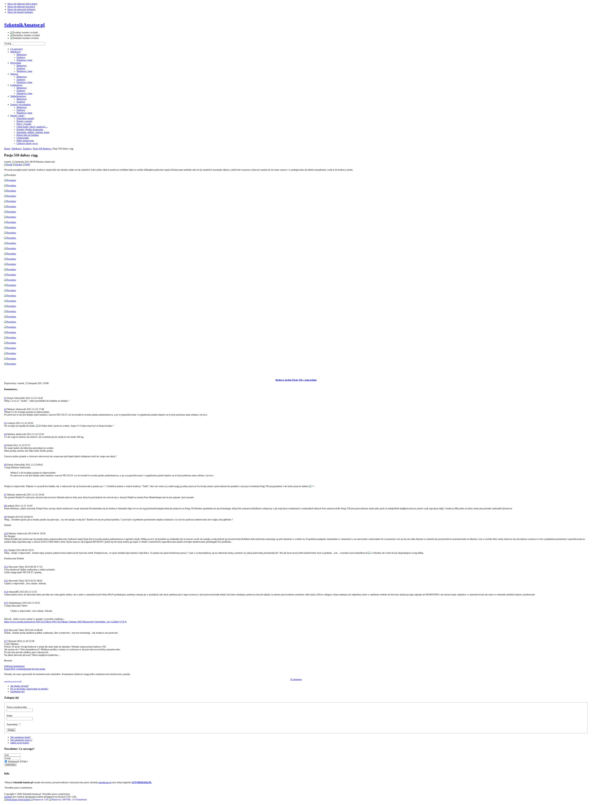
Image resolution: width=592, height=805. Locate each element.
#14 (6, 591)
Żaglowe (27, 148)
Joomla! (8, 796)
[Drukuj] (17, 164)
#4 (5, 434)
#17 (6, 641)
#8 (5, 505)
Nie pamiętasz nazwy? (21, 740)
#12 (6, 566)
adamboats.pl (105, 782)
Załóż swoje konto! (19, 742)
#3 (5, 423)
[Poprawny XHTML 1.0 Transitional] (68, 799)
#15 (6, 603)
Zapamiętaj (12, 724)
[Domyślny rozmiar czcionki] (25, 35)
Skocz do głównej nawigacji (21, 6)
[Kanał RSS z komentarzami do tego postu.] (17, 389)
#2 (5, 409)
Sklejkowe (16, 148)
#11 (6, 550)
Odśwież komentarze (14, 666)
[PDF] (26, 164)
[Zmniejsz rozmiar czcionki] (24, 38)
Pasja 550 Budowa (42, 148)
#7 (5, 494)
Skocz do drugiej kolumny (20, 12)
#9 (5, 516)
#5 (5, 445)
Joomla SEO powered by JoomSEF (13, 681)
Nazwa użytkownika (17, 707)
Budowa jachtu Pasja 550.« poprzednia (296, 380)
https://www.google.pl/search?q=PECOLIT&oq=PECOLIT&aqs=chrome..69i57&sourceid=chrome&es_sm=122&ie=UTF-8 (65, 621)
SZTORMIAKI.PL (142, 782)
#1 (5, 398)
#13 (6, 580)
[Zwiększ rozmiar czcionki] (24, 32)
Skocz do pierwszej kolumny (21, 9)
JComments (296, 679)
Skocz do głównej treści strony (22, 3)
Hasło (9, 715)
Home (7, 148)
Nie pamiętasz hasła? (20, 737)
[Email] (8, 164)
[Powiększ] (10, 180)
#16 (6, 630)
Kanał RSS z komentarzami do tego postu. (24, 669)
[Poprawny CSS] (40, 799)
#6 (5, 464)
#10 (6, 533)
